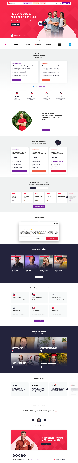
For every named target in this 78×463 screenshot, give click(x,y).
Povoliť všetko (52, 238)
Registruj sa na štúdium (39, 320)
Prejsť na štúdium (17, 79)
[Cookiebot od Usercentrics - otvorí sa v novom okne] (54, 224)
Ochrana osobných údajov (35, 459)
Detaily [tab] (39, 226)
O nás (60, 3)
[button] (25, 345)
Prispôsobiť (38, 238)
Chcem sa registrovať (45, 444)
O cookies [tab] (52, 226)
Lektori (53, 3)
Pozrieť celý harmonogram (39, 206)
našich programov (42, 86)
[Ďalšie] (67, 389)
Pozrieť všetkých (39, 277)
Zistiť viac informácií (15, 24)
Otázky (57, 3)
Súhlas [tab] (25, 226)
